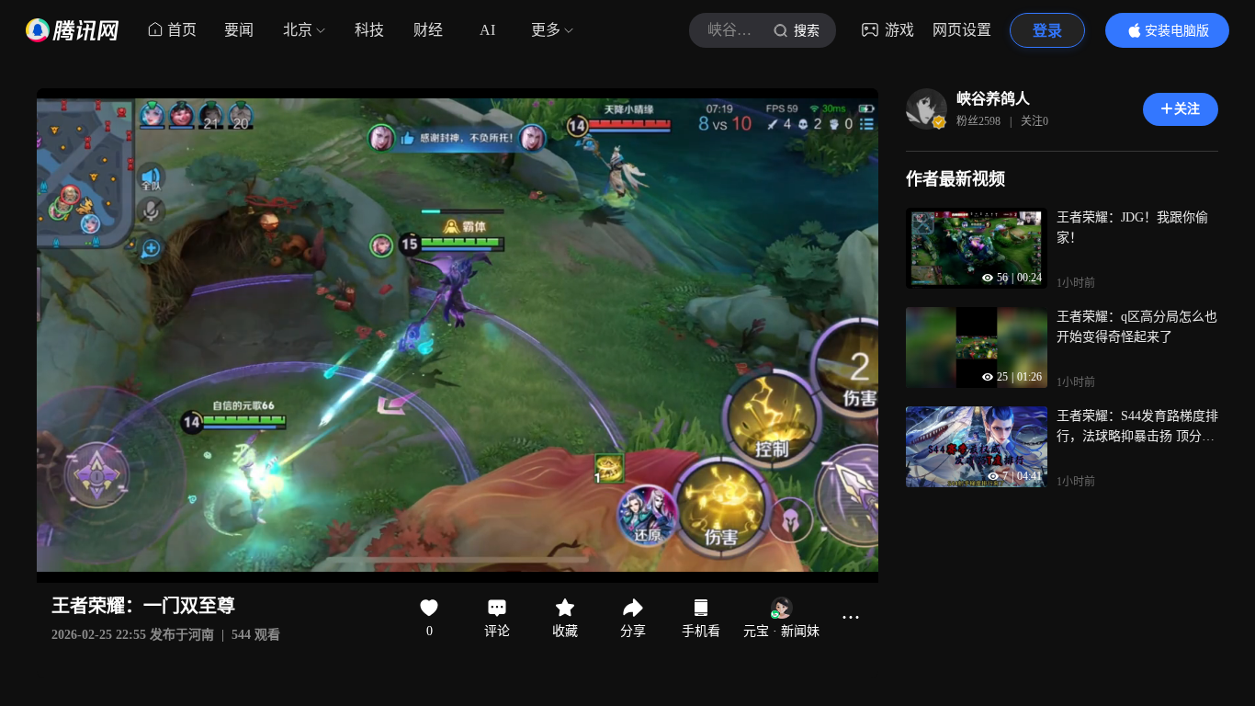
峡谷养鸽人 (993, 99)
